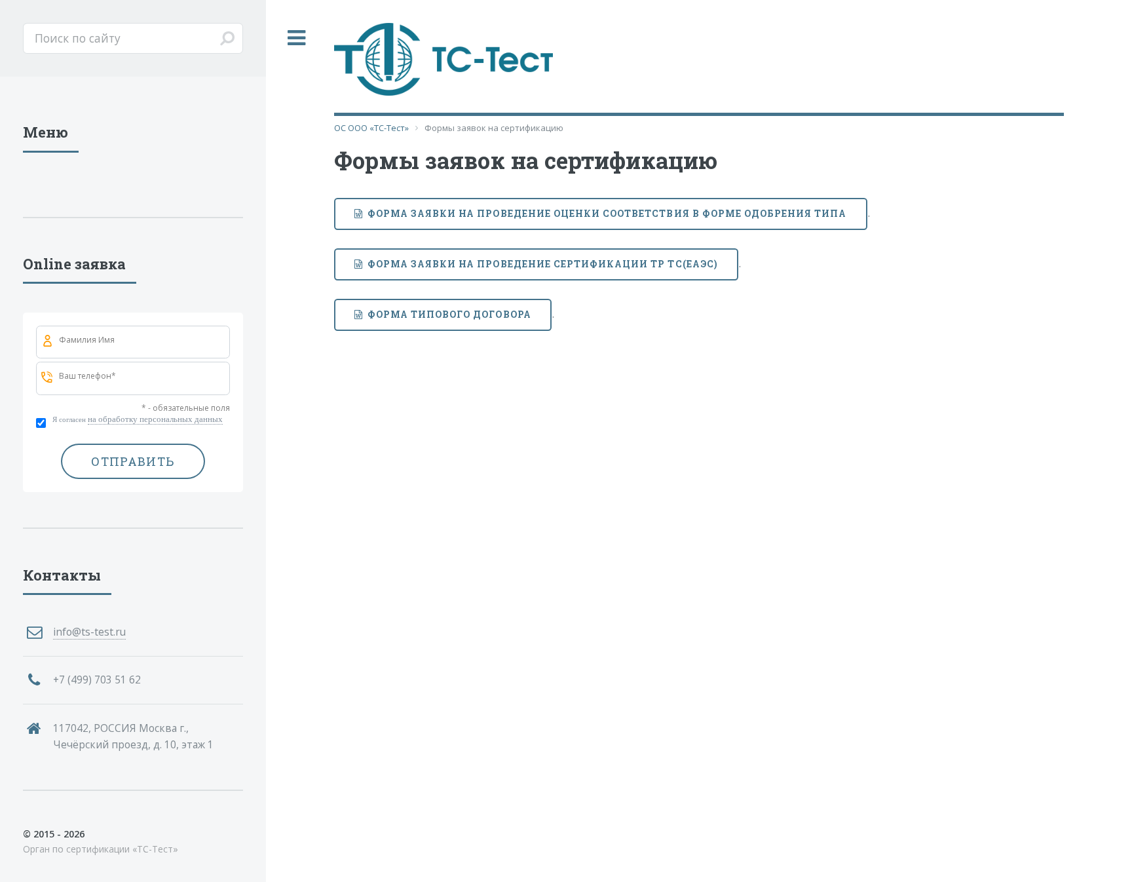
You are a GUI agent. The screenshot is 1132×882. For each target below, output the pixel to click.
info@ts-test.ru (89, 631)
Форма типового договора (449, 314)
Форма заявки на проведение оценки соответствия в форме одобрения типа (607, 213)
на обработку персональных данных (155, 419)
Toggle (297, 38)
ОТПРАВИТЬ (132, 461)
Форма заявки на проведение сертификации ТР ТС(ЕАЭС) (543, 264)
